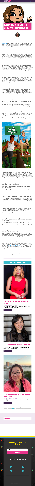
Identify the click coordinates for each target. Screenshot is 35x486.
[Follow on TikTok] (23, 471)
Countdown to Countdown (17, 250)
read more (6, 309)
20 (19, 408)
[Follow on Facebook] (23, 467)
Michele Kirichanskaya (8, 305)
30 (21, 408)
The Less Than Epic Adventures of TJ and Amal (15, 245)
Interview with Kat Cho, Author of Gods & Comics (17, 344)
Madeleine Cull (4, 43)
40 (23, 408)
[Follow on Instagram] (11, 471)
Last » (30, 408)
